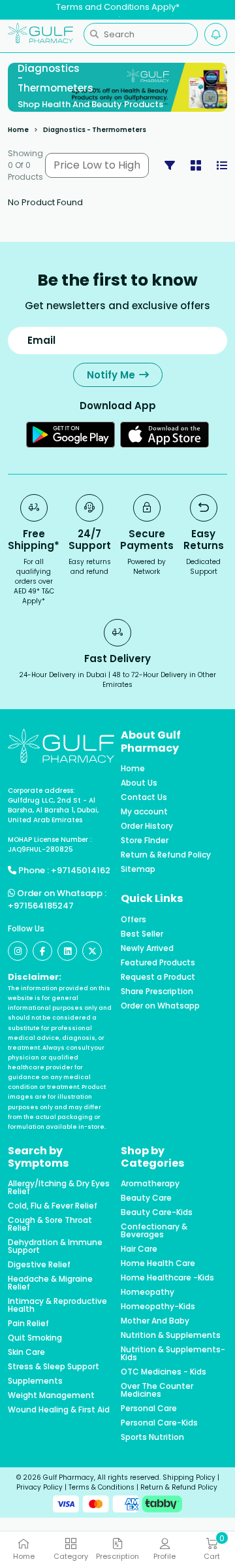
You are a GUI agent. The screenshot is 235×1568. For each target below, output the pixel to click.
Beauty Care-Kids (157, 1212)
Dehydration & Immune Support (55, 1246)
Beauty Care (146, 1198)
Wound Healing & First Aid (59, 1410)
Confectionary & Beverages (154, 1231)
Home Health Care (158, 1263)
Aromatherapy (150, 1184)
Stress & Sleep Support (53, 1367)
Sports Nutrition (152, 1437)
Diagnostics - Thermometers (94, 130)
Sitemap (138, 869)
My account (144, 812)
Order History (147, 826)
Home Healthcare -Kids (167, 1278)
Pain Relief (28, 1323)
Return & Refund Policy (166, 855)
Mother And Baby (155, 1321)
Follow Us (26, 928)
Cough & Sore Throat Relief (50, 1224)
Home (18, 130)
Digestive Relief (39, 1265)
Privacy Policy (39, 1487)
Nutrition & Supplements (171, 1335)
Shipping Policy (189, 1477)
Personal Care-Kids (159, 1423)
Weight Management (51, 1395)
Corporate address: (41, 790)
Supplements (35, 1381)
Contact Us (144, 797)
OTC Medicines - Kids (163, 1372)
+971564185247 (41, 905)
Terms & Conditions (101, 1487)
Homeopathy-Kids (158, 1306)
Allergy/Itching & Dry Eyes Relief (59, 1187)
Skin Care (26, 1352)
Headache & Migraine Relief (50, 1283)
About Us (139, 783)
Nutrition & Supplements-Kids (173, 1353)
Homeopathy (147, 1292)
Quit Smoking (35, 1338)
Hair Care (139, 1249)
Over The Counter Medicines (157, 1390)
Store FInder (144, 840)
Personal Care (149, 1408)
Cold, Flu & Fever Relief (52, 1206)
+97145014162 (80, 870)
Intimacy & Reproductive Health (57, 1305)
